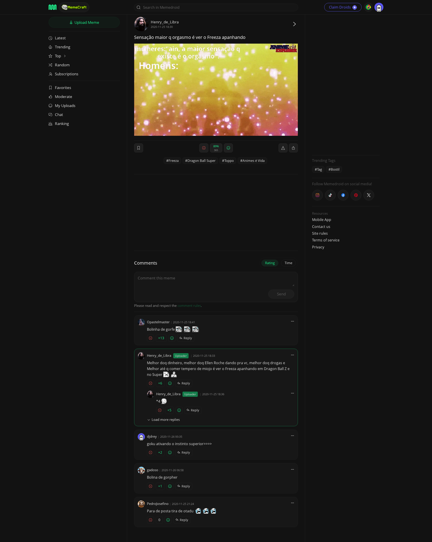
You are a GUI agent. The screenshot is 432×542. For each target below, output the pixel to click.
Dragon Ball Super (201, 160)
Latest (60, 37)
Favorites (63, 87)
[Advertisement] (346, 84)
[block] (293, 147)
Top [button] (58, 55)
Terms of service (326, 240)
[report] (283, 147)
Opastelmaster (158, 322)
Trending (62, 46)
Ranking (62, 123)
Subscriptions (66, 73)
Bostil (335, 169)
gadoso (152, 470)
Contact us (321, 226)
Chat (59, 114)
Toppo (229, 160)
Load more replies (166, 419)
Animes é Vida (254, 160)
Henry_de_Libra (165, 22)
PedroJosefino (157, 503)
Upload (86, 22)
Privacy (318, 247)
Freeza (174, 160)
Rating (270, 263)
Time (288, 263)
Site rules (320, 233)
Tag (319, 169)
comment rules (189, 305)
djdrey (152, 436)
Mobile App (321, 219)
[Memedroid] (52, 7)
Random (62, 64)
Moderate (63, 96)
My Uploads (65, 105)
